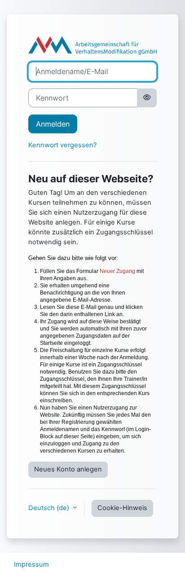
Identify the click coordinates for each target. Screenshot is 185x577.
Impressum (31, 564)
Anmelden (53, 123)
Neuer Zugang (117, 271)
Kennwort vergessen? (62, 145)
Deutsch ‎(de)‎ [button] (49, 508)
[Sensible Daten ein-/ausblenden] (147, 97)
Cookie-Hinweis (122, 508)
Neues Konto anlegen (68, 469)
